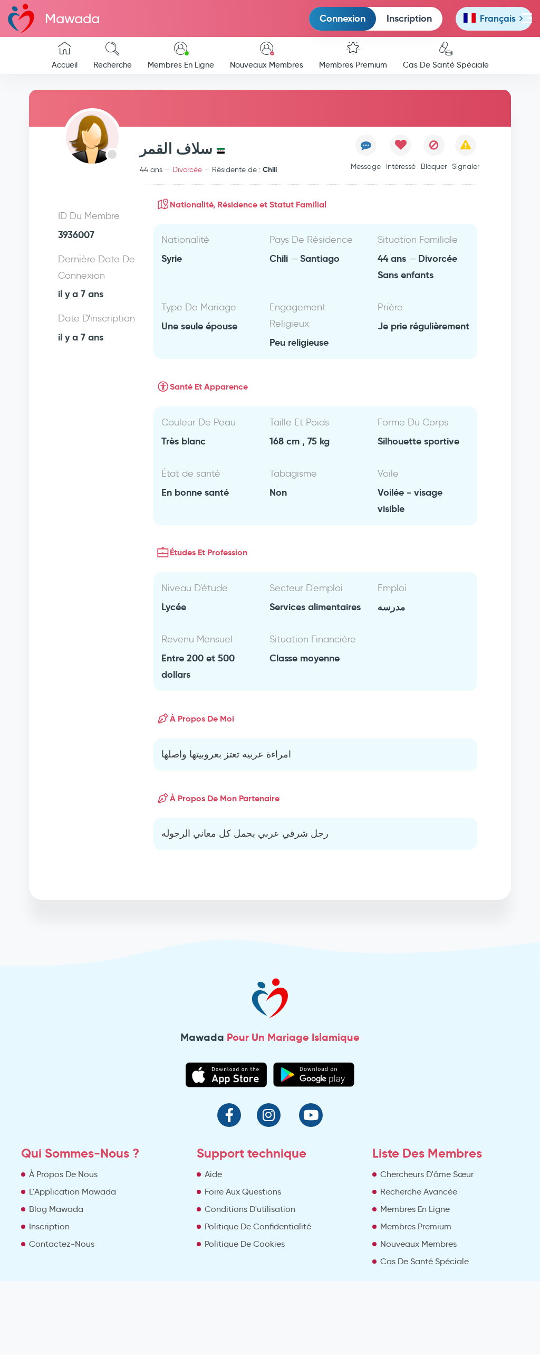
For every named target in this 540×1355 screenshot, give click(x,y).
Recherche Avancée (418, 1192)
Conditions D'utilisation (250, 1209)
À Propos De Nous (63, 1174)
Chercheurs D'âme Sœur (427, 1174)
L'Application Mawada (72, 1192)
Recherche (112, 65)
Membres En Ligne (181, 65)
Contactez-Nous (61, 1244)
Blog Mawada (56, 1209)
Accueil (65, 65)
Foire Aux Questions (243, 1192)
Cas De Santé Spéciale (446, 65)
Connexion (342, 18)
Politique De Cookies (245, 1244)
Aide (213, 1174)
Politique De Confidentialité (258, 1226)
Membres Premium (353, 65)
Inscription (409, 18)
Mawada (72, 18)
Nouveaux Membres (266, 65)
